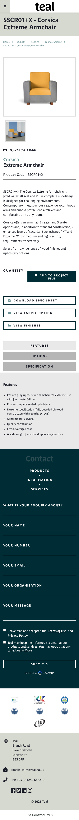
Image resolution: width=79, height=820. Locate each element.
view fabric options (34, 313)
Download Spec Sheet (35, 300)
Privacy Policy (18, 635)
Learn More (23, 650)
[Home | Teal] (44, 6)
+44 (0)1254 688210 (30, 779)
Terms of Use (57, 631)
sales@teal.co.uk (33, 769)
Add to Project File (54, 277)
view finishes (27, 325)
